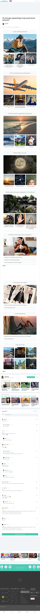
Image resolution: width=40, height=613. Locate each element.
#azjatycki (5, 396)
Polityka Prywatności (23, 600)
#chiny (9, 396)
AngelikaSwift (6, 507)
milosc (17, 591)
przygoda (15, 593)
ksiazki (12, 598)
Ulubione (16, 27)
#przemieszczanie (34, 396)
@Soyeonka (5, 477)
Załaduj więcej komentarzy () (20, 534)
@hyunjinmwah (5, 503)
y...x (4, 430)
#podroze (29, 396)
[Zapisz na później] (19, 27)
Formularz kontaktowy (24, 602)
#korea (16, 396)
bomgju (5, 495)
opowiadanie (12, 591)
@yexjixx (4, 440)
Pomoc (21, 595)
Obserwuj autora (31, 377)
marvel (12, 602)
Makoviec (5, 524)
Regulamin (22, 597)
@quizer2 (4, 471)
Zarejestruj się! (20, 568)
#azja (2, 396)
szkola (17, 600)
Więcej (35, 612)
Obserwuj (10, 27)
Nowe (4, 612)
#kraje (21, 396)
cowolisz (16, 602)
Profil (37, 377)
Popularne (11, 612)
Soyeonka (6, 23)
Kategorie (19, 612)
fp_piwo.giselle (7, 424)
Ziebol (6, 438)
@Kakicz (4, 459)
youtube (16, 598)
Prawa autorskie (23, 599)
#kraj (18, 396)
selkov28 (5, 419)
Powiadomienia (27, 612)
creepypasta (12, 600)
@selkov (4, 426)
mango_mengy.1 (6, 444)
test (11, 593)
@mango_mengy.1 (6, 452)
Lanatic (5, 463)
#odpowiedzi (25, 396)
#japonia (12, 396)
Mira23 (5, 518)
